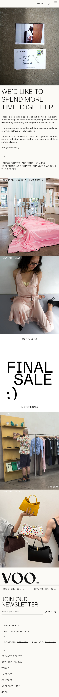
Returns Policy (12, 662)
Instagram (10, 625)
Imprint (7, 674)
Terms (5, 668)
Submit (50, 612)
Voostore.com (12, 589)
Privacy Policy (12, 656)
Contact (41, 4)
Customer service (15, 631)
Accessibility (11, 686)
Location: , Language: (29, 642)
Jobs (5, 692)
